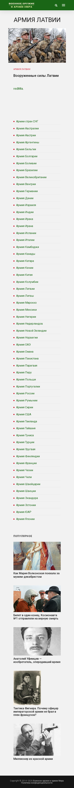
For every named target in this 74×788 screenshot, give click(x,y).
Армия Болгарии (26, 156)
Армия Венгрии (26, 184)
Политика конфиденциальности (36, 783)
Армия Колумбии (27, 282)
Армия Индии (25, 212)
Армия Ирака (24, 219)
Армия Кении (24, 267)
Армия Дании (24, 198)
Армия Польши (26, 379)
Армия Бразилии (27, 170)
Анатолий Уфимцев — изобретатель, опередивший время (36, 660)
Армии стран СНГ (27, 121)
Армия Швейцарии (28, 484)
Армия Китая (24, 274)
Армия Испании (26, 233)
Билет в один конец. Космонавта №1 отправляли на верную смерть (35, 617)
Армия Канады (25, 254)
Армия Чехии (24, 470)
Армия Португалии (28, 386)
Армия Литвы (25, 295)
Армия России (25, 393)
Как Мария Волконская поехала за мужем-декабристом (36, 575)
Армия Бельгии (26, 149)
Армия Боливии (26, 163)
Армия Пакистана (27, 358)
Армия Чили (24, 477)
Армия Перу (24, 372)
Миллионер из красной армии (33, 759)
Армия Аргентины (27, 142)
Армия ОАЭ (23, 344)
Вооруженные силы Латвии (36, 76)
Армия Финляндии (28, 456)
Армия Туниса (25, 435)
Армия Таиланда (26, 421)
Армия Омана (24, 351)
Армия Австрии (26, 135)
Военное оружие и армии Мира (48, 781)
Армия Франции (26, 463)
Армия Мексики (26, 309)
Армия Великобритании (31, 177)
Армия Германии (27, 191)
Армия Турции (25, 442)
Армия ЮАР (23, 512)
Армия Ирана (24, 226)
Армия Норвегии (27, 337)
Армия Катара (25, 261)
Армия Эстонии (26, 505)
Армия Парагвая (26, 365)
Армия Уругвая (25, 449)
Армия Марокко (26, 302)
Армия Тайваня (25, 428)
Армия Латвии (25, 288)
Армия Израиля (26, 205)
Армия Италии (25, 240)
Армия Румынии (26, 400)
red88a (18, 88)
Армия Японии (25, 519)
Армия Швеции (26, 491)
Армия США (23, 414)
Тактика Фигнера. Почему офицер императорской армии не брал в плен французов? (35, 712)
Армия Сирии (24, 407)
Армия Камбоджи (27, 247)
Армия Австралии (27, 128)
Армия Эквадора (27, 498)
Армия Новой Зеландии (31, 330)
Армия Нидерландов (29, 323)
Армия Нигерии (26, 316)
